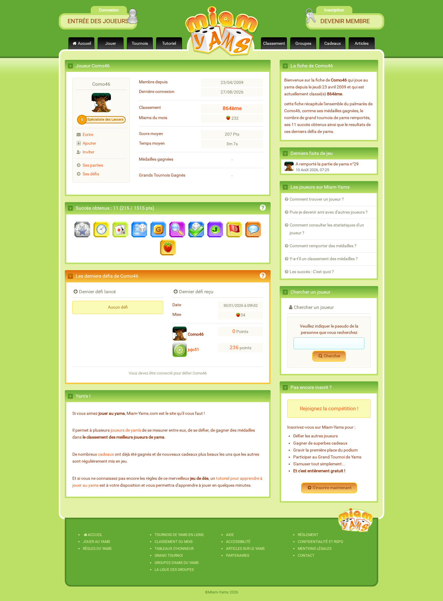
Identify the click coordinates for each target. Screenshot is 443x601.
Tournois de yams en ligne (179, 535)
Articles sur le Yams (245, 549)
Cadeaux (332, 43)
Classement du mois (174, 542)
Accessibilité (238, 542)
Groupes (303, 43)
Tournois (140, 43)
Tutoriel (169, 43)
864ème (232, 108)
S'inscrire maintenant (332, 487)
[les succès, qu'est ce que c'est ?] (263, 208)
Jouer (110, 43)
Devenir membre (345, 21)
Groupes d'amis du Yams (177, 563)
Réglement (308, 535)
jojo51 (193, 349)
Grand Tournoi (169, 555)
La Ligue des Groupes (174, 570)
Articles (362, 43)
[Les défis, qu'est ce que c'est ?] (263, 276)
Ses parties (93, 165)
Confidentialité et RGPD (320, 542)
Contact (306, 555)
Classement (274, 43)
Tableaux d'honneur (174, 549)
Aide (230, 535)
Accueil (84, 43)
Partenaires (237, 555)
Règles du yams (97, 549)
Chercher (332, 356)
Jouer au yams (96, 542)
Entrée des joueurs (98, 21)
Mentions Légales (314, 549)
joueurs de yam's (126, 430)
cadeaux (106, 454)
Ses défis (91, 174)
